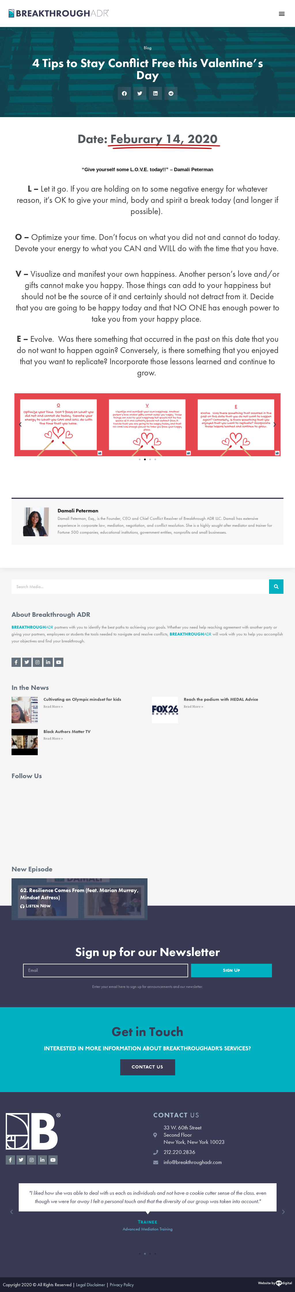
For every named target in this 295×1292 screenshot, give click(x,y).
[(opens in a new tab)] (25, 710)
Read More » (53, 707)
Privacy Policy (122, 1285)
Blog (148, 48)
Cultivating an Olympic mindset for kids (82, 699)
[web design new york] (275, 1284)
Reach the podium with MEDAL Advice (221, 699)
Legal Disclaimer (90, 1285)
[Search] (276, 586)
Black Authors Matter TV (67, 731)
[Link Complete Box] (80, 899)
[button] (281, 13)
